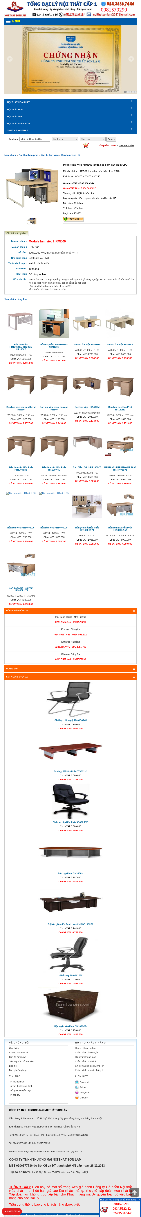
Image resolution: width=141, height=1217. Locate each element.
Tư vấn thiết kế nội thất (20, 1086)
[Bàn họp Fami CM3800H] (70, 852)
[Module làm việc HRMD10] (87, 322)
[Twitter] (77, 1087)
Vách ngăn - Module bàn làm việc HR (97, 198)
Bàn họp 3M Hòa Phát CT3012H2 (71, 771)
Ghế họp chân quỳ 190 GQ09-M (71, 720)
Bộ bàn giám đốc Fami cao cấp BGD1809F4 (70, 924)
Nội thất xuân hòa (18, 123)
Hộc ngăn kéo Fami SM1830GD (70, 1026)
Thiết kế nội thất (17, 130)
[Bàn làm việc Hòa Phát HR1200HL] (54, 446)
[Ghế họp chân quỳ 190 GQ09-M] (70, 699)
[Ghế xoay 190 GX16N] (70, 954)
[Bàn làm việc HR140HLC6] (21, 493)
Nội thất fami (15, 109)
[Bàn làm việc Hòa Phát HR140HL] (120, 386)
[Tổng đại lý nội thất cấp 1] (70, 9)
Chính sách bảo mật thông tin (89, 1070)
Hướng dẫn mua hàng (86, 1048)
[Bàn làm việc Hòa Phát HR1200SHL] (21, 446)
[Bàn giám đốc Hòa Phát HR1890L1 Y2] (21, 566)
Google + (84, 1092)
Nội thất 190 (14, 116)
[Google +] (77, 1092)
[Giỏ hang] (86, 145)
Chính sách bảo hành (86, 1061)
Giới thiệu (14, 1048)
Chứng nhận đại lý (18, 1052)
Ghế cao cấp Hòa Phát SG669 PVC (70, 822)
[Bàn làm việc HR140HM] (87, 381)
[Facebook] (77, 1081)
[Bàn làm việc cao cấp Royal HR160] (21, 383)
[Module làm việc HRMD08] (120, 323)
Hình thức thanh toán (85, 1057)
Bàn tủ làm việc (50, 155)
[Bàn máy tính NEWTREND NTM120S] (54, 323)
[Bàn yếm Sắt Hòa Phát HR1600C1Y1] (87, 506)
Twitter (83, 1087)
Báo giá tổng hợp (17, 1070)
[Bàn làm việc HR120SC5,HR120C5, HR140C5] (21, 320)
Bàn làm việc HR (70, 155)
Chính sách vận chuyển (87, 1052)
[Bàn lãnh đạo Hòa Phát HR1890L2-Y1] (120, 506)
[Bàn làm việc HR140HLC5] (54, 493)
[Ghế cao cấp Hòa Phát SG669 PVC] (70, 801)
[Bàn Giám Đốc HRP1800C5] (87, 446)
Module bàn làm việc (39, 263)
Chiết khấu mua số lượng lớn (89, 1066)
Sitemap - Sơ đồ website (21, 1061)
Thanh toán (126, 145)
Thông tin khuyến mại (20, 1090)
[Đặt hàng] (73, 219)
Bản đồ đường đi (17, 1057)
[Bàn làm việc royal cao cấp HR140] (54, 383)
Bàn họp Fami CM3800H (70, 873)
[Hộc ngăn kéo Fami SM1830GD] (70, 1005)
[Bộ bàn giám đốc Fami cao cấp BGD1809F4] (70, 903)
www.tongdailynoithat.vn (25, 1215)
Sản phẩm (10, 155)
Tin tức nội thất (16, 1081)
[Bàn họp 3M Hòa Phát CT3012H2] (70, 750)
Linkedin (84, 1097)
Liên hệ (13, 1066)
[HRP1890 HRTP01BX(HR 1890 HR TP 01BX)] (120, 443)
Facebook (85, 1082)
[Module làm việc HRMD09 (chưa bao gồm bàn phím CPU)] (31, 187)
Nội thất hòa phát (18, 102)
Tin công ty (14, 1095)
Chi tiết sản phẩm (16, 233)
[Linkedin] (77, 1097)
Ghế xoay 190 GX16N (70, 975)
